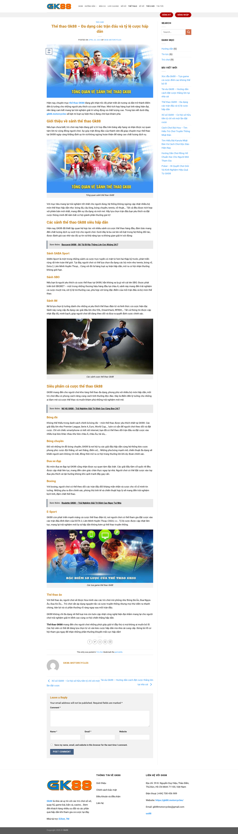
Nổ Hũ (123, 6)
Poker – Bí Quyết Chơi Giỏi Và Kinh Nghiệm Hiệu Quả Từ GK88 (175, 170)
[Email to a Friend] (100, 642)
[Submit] (188, 32)
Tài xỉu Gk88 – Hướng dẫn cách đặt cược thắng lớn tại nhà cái (176, 93)
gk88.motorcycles (112, 40)
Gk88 (80, 6)
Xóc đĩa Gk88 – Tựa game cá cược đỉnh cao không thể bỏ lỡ (176, 80)
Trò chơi (150, 6)
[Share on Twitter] (94, 642)
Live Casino (113, 6)
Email (88, 731)
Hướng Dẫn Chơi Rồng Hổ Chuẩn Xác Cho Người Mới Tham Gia (175, 157)
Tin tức (160, 6)
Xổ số (141, 6)
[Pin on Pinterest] (105, 642)
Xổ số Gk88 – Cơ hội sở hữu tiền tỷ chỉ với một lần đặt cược (176, 119)
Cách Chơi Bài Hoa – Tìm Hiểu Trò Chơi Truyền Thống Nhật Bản (176, 131)
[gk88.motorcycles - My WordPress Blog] (60, 6)
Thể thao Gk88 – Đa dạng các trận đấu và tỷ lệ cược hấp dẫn (175, 106)
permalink (118, 652)
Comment (55, 707)
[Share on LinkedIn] (110, 642)
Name (53, 731)
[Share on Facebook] (89, 642)
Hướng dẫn (90, 6)
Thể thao (132, 6)
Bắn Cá (102, 6)
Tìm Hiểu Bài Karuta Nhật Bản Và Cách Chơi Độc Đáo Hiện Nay (175, 144)
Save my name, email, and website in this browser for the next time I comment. (90, 745)
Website (123, 731)
